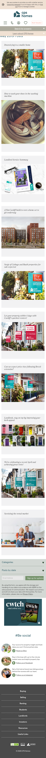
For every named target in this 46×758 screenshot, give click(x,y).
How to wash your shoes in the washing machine (21, 94)
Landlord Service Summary (16, 159)
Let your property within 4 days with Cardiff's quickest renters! (20, 316)
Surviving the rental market (16, 513)
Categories (7, 562)
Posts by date (9, 570)
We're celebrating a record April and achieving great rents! (20, 463)
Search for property (23, 29)
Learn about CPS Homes (23, 33)
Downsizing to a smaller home (17, 45)
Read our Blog (21, 651)
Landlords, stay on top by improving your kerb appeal (22, 419)
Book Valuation (37, 23)
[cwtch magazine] (23, 612)
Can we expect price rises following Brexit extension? (22, 367)
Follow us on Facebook (24, 663)
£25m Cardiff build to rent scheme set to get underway (21, 211)
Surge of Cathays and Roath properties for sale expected (22, 265)
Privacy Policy (28, 594)
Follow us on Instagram (24, 675)
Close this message (13, 4)
